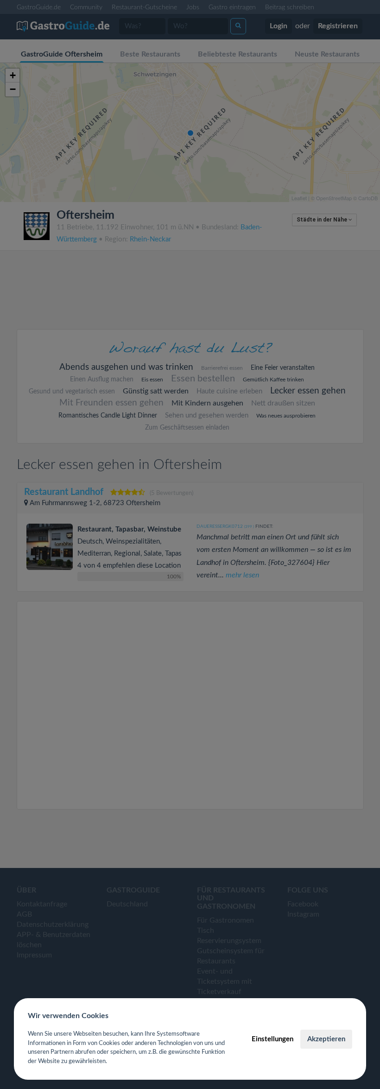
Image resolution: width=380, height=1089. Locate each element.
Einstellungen (272, 1039)
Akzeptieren (326, 1039)
